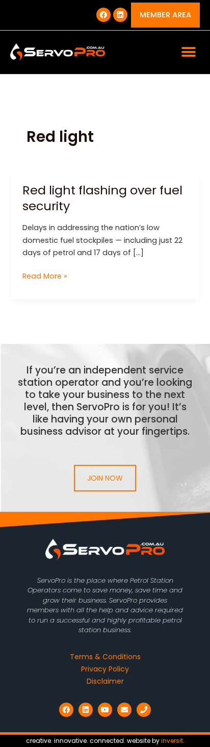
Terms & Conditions (105, 657)
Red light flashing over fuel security (102, 198)
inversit (172, 740)
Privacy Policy (105, 669)
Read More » (44, 275)
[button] (188, 52)
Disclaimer (105, 681)
